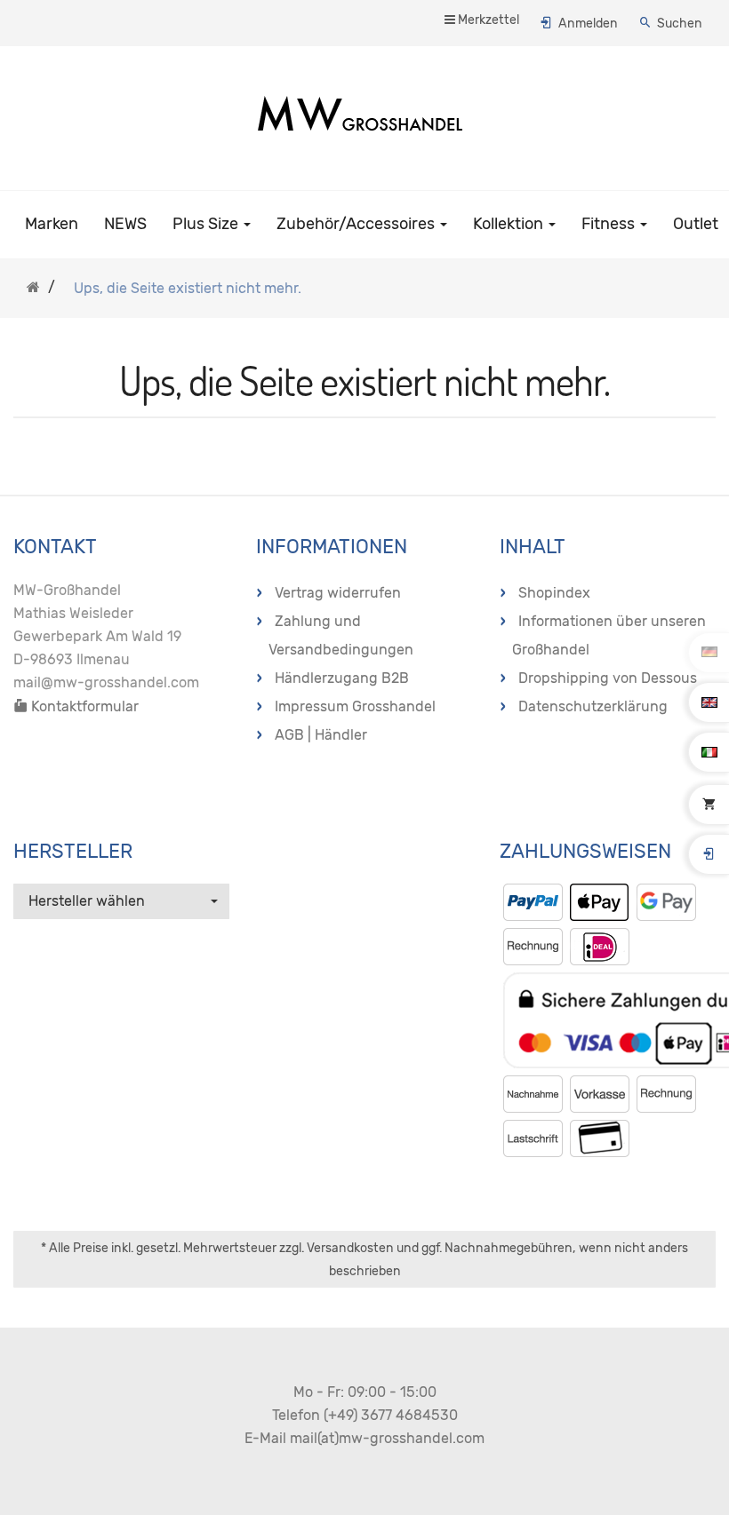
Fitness (609, 224)
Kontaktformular (83, 706)
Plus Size (207, 224)
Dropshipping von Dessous (607, 678)
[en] (709, 701)
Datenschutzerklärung (593, 706)
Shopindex (554, 592)
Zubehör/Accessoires (357, 224)
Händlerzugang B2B (342, 678)
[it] (709, 751)
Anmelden (588, 23)
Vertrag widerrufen (338, 592)
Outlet (695, 224)
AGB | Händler (321, 734)
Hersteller (72, 851)
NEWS (125, 224)
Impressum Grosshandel (355, 706)
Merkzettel (487, 20)
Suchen (679, 23)
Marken (51, 224)
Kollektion (510, 224)
